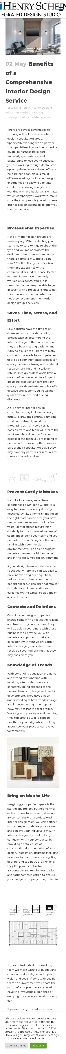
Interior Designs (42, 107)
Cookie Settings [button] (16, 1045)
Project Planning (31, 112)
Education (12, 112)
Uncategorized (15, 117)
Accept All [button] (38, 1045)
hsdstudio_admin (41, 117)
